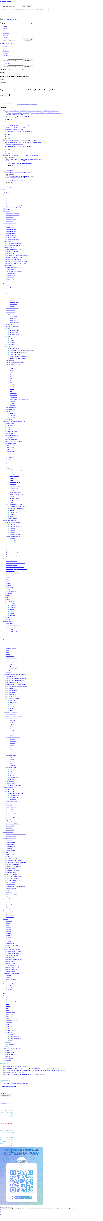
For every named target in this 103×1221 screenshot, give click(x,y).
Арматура (8, 641)
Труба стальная (10, 662)
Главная (5, 46)
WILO (11, 708)
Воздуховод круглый (11, 231)
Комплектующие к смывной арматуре (15, 886)
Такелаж (8, 599)
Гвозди (8, 581)
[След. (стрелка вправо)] (2, 1220)
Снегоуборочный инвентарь (13, 435)
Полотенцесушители (8, 832)
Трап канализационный (12, 552)
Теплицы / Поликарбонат (12, 864)
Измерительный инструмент (13, 461)
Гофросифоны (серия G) (12, 251)
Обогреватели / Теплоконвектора (14, 716)
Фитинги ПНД (10, 991)
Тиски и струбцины (14, 498)
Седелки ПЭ (9, 987)
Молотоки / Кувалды (15, 482)
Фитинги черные (10, 971)
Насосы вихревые (10, 692)
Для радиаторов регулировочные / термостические (22, 350)
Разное (11, 637)
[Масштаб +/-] (0, 1218)
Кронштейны (9, 587)
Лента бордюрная (10, 1012)
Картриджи (9, 1050)
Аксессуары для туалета (12, 878)
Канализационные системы (9, 520)
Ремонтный (12, 607)
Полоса (8, 654)
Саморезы (8, 595)
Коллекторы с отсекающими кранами (15, 567)
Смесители (5, 919)
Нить (7, 1024)
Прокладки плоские (14, 1036)
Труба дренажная (10, 915)
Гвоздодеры (12, 474)
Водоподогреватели (11, 714)
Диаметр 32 (12, 528)
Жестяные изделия (7, 324)
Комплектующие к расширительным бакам (16, 684)
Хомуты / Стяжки (10, 603)
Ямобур (11, 516)
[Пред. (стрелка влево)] (0, 1220)
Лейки (8, 856)
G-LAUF (8, 927)
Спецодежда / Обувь (11, 979)
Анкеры (8, 575)
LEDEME (8, 931)
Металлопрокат (7, 639)
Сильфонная (13, 799)
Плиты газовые (10, 279)
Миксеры (12, 510)
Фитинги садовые (10, 868)
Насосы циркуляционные (12, 698)
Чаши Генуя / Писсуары (12, 894)
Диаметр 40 (12, 530)
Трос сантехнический (11, 554)
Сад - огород (6, 852)
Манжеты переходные (11, 548)
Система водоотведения (9, 911)
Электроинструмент (8, 1058)
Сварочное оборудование (9, 898)
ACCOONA (9, 921)
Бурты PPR (9, 805)
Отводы (8, 296)
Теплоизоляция (10, 1044)
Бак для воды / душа (11, 676)
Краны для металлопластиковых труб (15, 362)
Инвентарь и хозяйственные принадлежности (14, 421)
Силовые (12, 609)
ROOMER (12, 759)
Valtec (11, 633)
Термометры (34, 104)
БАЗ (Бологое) (13, 393)
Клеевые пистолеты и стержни (17, 508)
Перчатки (8, 975)
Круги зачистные (10, 198)
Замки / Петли (9, 425)
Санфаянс (8, 892)
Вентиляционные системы (9, 223)
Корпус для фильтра (11, 1054)
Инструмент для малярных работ (18, 506)
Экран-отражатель (10, 783)
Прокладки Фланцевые (15, 1038)
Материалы (9, 1022)
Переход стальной (10, 310)
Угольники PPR (10, 830)
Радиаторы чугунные (11, 767)
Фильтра (8, 1056)
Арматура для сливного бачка (13, 880)
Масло (7, 1018)
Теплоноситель (10, 781)
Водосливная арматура (8, 247)
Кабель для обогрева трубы (12, 682)
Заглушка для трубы (11, 648)
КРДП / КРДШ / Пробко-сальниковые (19, 399)
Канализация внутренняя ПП (13, 522)
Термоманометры (10, 846)
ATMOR (8, 923)
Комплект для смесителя (12, 815)
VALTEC (12, 387)
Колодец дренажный (11, 544)
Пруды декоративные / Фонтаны (14, 860)
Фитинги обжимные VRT (12, 967)
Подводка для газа (10, 791)
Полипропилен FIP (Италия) (13, 824)
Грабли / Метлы (10, 423)
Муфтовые (12, 413)
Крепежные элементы (11, 888)
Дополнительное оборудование (14, 271)
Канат (7, 1000)
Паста (7, 1028)
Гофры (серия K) (10, 253)
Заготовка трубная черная (12, 953)
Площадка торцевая (11, 237)
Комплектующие (10, 571)
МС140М (12, 779)
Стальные (12, 340)
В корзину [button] (9, 123)
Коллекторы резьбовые (11, 565)
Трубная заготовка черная (12, 955)
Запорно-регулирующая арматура (11, 326)
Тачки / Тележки (10, 447)
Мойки (8, 890)
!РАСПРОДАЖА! (7, 192)
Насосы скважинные (11, 696)
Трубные (12, 613)
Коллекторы (6, 558)
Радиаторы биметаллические (13, 737)
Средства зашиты (10, 981)
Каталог (5, 48)
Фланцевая (12, 289)
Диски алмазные (10, 196)
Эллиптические (13, 292)
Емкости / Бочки (10, 854)
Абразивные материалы (9, 194)
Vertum (11, 635)
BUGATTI (12, 370)
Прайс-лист (6, 51)
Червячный (12, 615)
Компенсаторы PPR (11, 813)
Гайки (7, 579)
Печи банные (9, 221)
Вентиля (8, 328)
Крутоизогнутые (14, 302)
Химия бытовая (10, 453)
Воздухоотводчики (14, 348)
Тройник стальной (10, 312)
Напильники (13, 484)
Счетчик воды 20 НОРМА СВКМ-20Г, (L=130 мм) (19, 163)
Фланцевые (12, 405)
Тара (7, 445)
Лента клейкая (9, 1014)
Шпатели (12, 514)
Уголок (8, 670)
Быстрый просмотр (54, 111)
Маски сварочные (10, 902)
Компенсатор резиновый (12, 294)
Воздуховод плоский (11, 233)
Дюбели (8, 583)
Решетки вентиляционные (12, 239)
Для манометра (13, 397)
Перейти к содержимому (6, 1)
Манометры (8, 114)
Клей (7, 1004)
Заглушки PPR (9, 809)
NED (11, 757)
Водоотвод (9, 913)
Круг (7, 650)
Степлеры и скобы (14, 512)
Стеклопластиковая (14, 645)
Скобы (7, 597)
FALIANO (12, 722)
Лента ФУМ (9, 1016)
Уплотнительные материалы (10, 996)
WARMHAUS (13, 765)
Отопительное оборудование (10, 712)
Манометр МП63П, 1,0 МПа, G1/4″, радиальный (19, 146)
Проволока (9, 593)
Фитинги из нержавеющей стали (14, 959)
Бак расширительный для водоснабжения (16, 678)
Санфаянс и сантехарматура (10, 874)
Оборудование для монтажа (13, 467)
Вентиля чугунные (14, 334)
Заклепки (8, 585)
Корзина (5, 55)
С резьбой (12, 306)
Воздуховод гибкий (11, 229)
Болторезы (12, 472)
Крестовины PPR (10, 817)
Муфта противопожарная (12, 550)
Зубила (11, 478)
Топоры (11, 500)
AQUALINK (13, 368)
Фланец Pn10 (13, 318)
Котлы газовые (10, 277)
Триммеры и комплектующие (13, 866)
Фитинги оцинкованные (12, 969)
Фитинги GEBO (10, 957)
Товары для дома (10, 451)
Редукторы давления (11, 409)
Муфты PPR (9, 820)
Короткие (12, 300)
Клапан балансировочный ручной (18, 352)
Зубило (11, 480)
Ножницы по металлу (15, 486)
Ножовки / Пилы (14, 488)
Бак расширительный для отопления (15, 680)
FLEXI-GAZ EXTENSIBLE (16, 793)
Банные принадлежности (12, 213)
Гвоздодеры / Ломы (14, 476)
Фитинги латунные (11, 961)
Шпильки (8, 619)
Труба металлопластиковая (12, 625)
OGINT (11, 771)
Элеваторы (9, 419)
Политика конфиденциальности (8, 1086)
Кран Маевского (10, 360)
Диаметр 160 (13, 540)
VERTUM (12, 389)
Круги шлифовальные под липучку (15, 205)
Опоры (8, 589)
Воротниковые (13, 316)
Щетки (11, 502)
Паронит (12, 1034)
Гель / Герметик (10, 998)
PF (10, 747)
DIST (11, 372)
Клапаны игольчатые (15, 354)
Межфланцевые (13, 287)
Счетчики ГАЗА (10, 844)
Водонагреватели (7, 241)
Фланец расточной (14, 322)
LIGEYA (8, 933)
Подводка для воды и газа (9, 787)
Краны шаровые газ (11, 407)
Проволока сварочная (11, 907)
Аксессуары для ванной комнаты (14, 876)
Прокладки (9, 1032)
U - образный (13, 605)
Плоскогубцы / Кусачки (15, 492)
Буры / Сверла (9, 459)
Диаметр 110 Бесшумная (15, 526)
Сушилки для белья (11, 443)
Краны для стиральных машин (13, 364)
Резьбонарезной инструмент (16, 494)
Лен (7, 1008)
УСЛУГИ (5, 1046)
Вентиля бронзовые (14, 330)
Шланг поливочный (11, 872)
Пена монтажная (10, 1030)
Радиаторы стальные (11, 755)
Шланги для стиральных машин (14, 896)
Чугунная (8, 556)
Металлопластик (7, 621)
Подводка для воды (11, 789)
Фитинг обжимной (11, 627)
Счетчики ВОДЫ (21, 160)
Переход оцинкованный (12, 308)
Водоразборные (13, 395)
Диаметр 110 (13, 524)
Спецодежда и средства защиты (11, 973)
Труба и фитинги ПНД (8, 983)
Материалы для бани (11, 219)
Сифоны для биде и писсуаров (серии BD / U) (17, 261)
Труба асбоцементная (11, 658)
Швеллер (8, 672)
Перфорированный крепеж (12, 591)
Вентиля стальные (14, 332)
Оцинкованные (13, 304)
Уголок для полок (10, 601)
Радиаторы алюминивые (12, 718)
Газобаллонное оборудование (13, 267)
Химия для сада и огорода (12, 870)
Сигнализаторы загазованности (14, 281)
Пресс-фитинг (9, 623)
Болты (7, 577)
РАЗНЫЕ (12, 403)
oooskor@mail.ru (9, 1146)
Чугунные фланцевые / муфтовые (18, 358)
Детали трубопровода (8, 283)
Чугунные (12, 342)
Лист (7, 652)
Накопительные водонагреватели (14, 243)
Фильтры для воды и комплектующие (12, 1048)
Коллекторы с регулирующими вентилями (16, 569)
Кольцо (8, 1006)
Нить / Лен (9, 1026)
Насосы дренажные (11, 694)
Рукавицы (8, 977)
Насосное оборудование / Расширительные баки (14, 674)
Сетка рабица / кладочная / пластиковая (16, 862)
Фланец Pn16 (13, 320)
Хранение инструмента (12, 518)
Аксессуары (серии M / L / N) (13, 249)
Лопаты (8, 429)
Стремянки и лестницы (12, 439)
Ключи (8, 463)
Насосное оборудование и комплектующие (16, 686)
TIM (11, 383)
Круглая (11, 666)
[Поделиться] (3, 1218)
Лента (7, 465)
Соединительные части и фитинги (11, 949)
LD (10, 374)
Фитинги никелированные (12, 963)
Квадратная (12, 664)
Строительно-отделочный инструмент (15, 504)
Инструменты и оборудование (10, 455)
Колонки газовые (10, 275)
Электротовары (7, 1060)
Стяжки (11, 611)
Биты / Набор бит (10, 457)
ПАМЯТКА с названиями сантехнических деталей (15, 1083)
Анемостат (9, 225)
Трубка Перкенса (10, 850)
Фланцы (8, 314)
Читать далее (10, 170)
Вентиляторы (9, 227)
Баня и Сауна (6, 211)
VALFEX (12, 385)
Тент (7, 449)
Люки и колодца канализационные (14, 546)
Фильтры (8, 411)
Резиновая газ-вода (14, 797)
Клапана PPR (9, 811)
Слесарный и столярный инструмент (15, 470)
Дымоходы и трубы (11, 273)
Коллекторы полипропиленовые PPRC (15, 563)
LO (10, 376)
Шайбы (8, 617)
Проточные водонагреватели (13, 245)
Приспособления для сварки (13, 904)
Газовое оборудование (8, 265)
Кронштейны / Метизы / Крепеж (11, 573)
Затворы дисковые (10, 344)
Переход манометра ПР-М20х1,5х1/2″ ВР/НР (17, 117)
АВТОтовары (6, 209)
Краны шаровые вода (11, 366)
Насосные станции (10, 688)
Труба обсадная (10, 917)
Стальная (12, 643)
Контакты (5, 53)
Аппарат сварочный (11, 900)
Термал (11, 735)
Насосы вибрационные (11, 690)
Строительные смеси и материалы (14, 441)
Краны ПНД (9, 985)
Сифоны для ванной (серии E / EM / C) (16, 263)
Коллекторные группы (11, 561)
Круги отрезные (10, 202)
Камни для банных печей (12, 215)
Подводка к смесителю (11, 801)
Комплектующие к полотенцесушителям (16, 834)
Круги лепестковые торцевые (13, 200)
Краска (8, 427)
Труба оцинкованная (11, 660)
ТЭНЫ (4, 994)
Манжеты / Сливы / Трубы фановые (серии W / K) (18, 255)
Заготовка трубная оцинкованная (14, 951)
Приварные (12, 401)
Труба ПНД (9, 989)
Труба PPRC (9, 828)
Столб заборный (10, 656)
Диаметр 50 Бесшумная (15, 534)
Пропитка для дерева (11, 431)
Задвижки (8, 336)
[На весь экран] (2, 1218)
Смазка (8, 1042)
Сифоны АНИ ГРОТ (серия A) (13, 259)
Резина (11, 1040)
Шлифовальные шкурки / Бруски (14, 207)
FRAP (7, 925)
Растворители (9, 433)
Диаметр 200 (13, 542)
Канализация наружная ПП (13, 536)
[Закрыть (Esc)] (4, 1218)
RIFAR (11, 726)
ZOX (11, 391)
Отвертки (12, 490)
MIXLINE (8, 935)
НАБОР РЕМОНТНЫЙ (12, 945)
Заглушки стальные (11, 285)
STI (10, 381)
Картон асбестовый (11, 1002)
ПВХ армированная (14, 795)
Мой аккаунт (5, 3)
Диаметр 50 (12, 532)
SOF (11, 379)
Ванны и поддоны (10, 884)
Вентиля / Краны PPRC (12, 807)
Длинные (12, 298)
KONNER (12, 724)
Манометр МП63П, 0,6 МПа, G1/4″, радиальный (19, 131)
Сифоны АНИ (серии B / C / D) (14, 257)
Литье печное (9, 217)
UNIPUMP (9, 939)
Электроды (9, 909)
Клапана (8, 346)
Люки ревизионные (11, 235)
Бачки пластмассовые (11, 882)
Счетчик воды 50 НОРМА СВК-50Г (15, 180)
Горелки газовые (10, 269)
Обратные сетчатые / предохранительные (19, 356)
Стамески (12, 496)
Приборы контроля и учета (23, 104)
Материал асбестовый (11, 1020)
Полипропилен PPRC (8, 803)
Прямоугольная (13, 668)
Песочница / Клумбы (11, 858)
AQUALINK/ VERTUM (15, 631)
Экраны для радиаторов (15, 785)
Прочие (11, 338)
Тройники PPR (10, 826)
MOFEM (8, 937)
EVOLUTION (13, 741)
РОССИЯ (8, 947)
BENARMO (12, 720)
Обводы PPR (9, 822)
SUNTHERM (13, 702)
